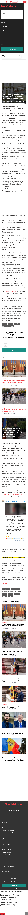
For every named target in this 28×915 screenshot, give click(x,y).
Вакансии (4, 827)
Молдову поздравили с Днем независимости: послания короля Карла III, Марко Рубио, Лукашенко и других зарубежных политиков (14, 759)
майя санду (10, 593)
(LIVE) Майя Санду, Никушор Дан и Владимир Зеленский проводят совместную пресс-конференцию (13, 382)
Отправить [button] (2, 914)
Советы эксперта (6, 852)
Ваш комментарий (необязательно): (8, 904)
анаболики (4, 323)
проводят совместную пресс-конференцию (12, 494)
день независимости (16, 589)
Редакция (4, 822)
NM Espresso (5, 842)
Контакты (4, 825)
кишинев (4, 593)
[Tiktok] (16, 810)
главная (10, 323)
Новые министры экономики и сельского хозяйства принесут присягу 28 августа (13, 732)
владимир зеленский (6, 589)
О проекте (4, 820)
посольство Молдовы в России (8, 326)
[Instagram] (14, 810)
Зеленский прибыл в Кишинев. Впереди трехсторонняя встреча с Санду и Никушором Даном (14, 680)
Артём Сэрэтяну (6, 385)
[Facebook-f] (9, 810)
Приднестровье (6, 844)
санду (4, 596)
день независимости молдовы (8, 591)
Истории (4, 92)
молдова (17, 593)
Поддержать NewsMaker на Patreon (11, 832)
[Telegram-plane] (18, 810)
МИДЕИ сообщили (11, 291)
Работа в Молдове (6, 849)
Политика (4, 378)
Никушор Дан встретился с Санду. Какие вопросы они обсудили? (12, 706)
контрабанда (17, 323)
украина (10, 596)
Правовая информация (8, 830)
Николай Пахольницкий (8, 101)
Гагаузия (4, 847)
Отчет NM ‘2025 (6, 854)
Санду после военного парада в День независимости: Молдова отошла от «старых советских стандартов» (14, 409)
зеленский (18, 591)
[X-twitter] (11, 810)
